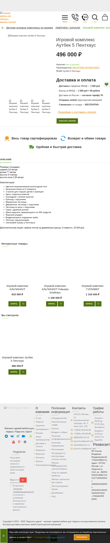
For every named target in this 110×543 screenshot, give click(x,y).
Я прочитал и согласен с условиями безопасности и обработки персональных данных (20, 498)
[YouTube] (13, 442)
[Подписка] (23, 480)
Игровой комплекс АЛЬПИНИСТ (17, 288)
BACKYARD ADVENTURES (86, 67)
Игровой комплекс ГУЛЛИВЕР (93, 288)
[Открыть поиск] (95, 17)
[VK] (12, 436)
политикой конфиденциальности (49, 537)
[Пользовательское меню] (75, 17)
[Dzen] (25, 442)
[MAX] (6, 436)
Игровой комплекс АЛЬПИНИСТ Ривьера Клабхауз (55, 289)
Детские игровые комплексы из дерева (29, 27)
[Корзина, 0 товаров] (105, 17)
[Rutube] (23, 436)
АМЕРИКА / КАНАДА (67, 27)
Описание (5, 159)
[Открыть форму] (85, 17)
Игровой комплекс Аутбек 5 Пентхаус (17, 359)
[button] (65, 17)
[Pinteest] (19, 442)
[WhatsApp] (31, 436)
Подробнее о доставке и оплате (77, 112)
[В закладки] (23, 304)
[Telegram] (18, 436)
